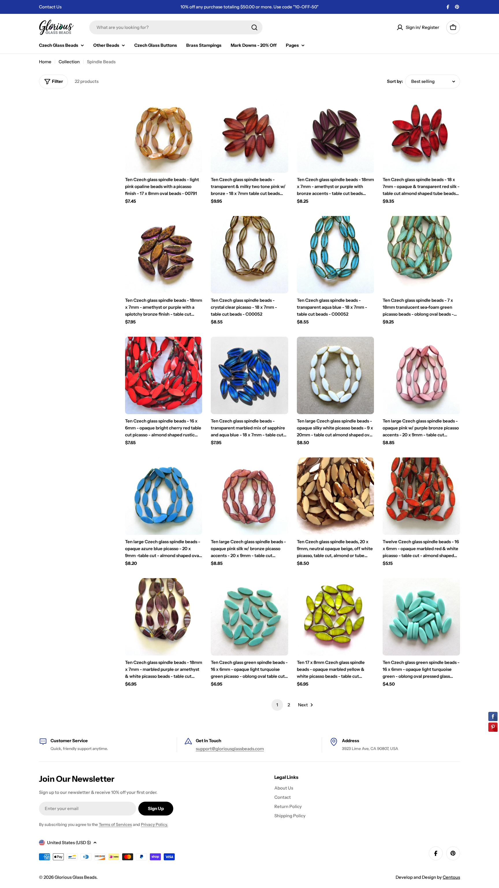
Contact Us (50, 7)
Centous (451, 877)
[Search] (254, 27)
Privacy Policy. (154, 824)
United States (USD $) (69, 842)
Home (45, 61)
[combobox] (175, 27)
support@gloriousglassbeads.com (230, 748)
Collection (69, 61)
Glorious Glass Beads (75, 877)
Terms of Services (115, 824)
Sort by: (395, 81)
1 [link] (277, 705)
